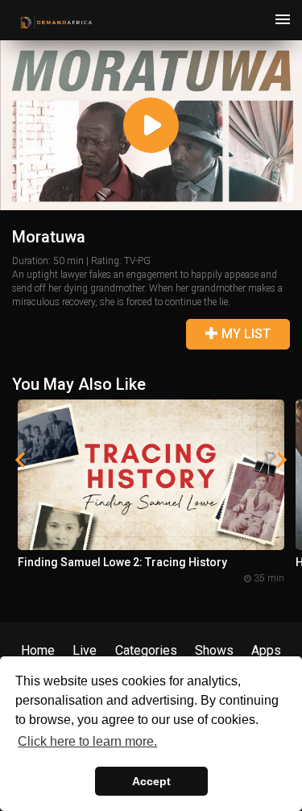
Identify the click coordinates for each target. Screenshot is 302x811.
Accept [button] (151, 781)
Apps (266, 650)
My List (244, 333)
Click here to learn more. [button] (87, 741)
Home (38, 650)
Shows (214, 650)
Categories (146, 650)
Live (84, 650)
